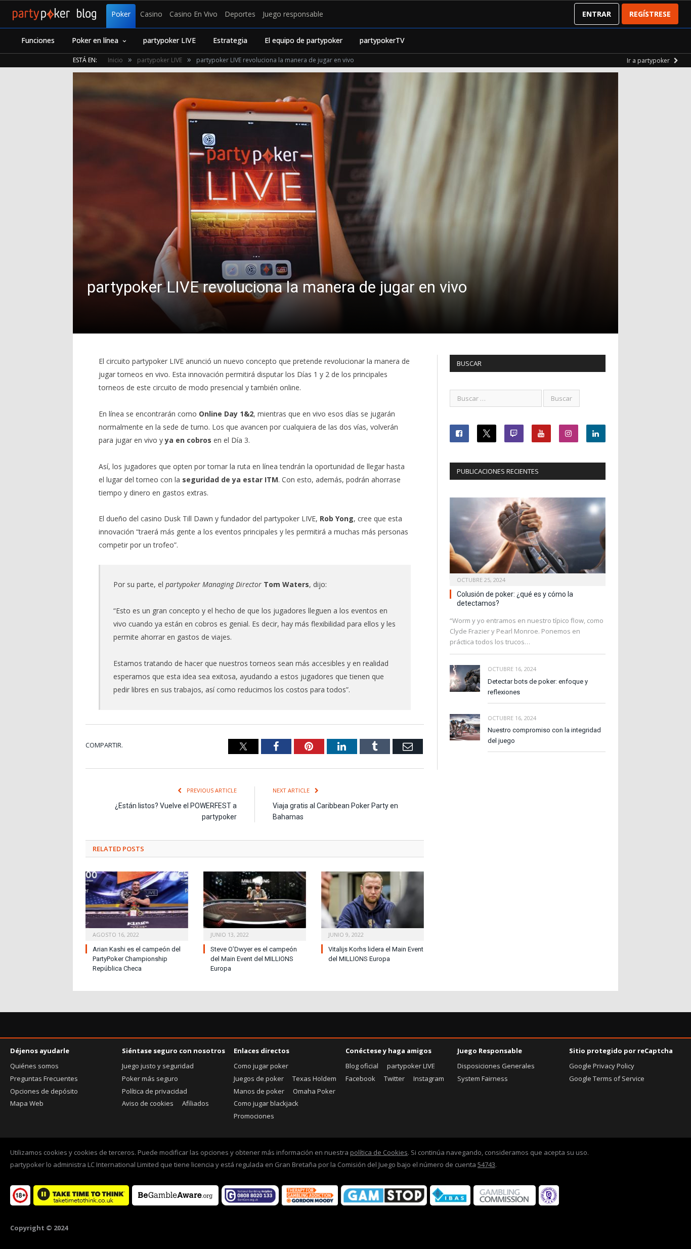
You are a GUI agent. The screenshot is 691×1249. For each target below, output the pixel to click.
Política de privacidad (154, 1091)
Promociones (254, 1115)
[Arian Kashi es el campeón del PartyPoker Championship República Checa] (136, 905)
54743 (486, 1164)
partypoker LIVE (169, 40)
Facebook (360, 1078)
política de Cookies (379, 1152)
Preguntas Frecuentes (44, 1078)
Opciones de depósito (44, 1091)
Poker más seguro (150, 1078)
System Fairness (482, 1078)
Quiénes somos (34, 1065)
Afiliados (195, 1103)
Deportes (240, 14)
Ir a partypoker (649, 60)
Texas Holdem (314, 1078)
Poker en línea (95, 40)
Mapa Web (27, 1103)
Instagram (428, 1078)
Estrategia (230, 40)
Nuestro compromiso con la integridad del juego (544, 735)
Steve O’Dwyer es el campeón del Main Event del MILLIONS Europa (253, 958)
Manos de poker (259, 1091)
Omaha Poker (314, 1091)
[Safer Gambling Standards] (549, 1203)
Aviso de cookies (148, 1103)
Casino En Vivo (193, 14)
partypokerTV (382, 40)
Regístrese (650, 14)
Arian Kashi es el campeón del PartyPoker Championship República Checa (137, 958)
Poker (121, 14)
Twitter (394, 1078)
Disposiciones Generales (496, 1065)
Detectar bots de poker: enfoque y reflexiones (538, 687)
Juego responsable (293, 14)
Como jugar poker (261, 1065)
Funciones (38, 40)
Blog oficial (362, 1065)
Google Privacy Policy (601, 1065)
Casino (151, 14)
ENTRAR (596, 14)
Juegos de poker (259, 1078)
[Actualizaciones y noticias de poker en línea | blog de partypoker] (54, 14)
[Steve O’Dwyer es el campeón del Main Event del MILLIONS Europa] (254, 905)
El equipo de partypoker (303, 40)
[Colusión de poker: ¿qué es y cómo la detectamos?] (528, 538)
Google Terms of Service (606, 1078)
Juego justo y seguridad (158, 1065)
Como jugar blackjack (266, 1103)
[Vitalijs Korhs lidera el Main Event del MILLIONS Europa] (372, 905)
